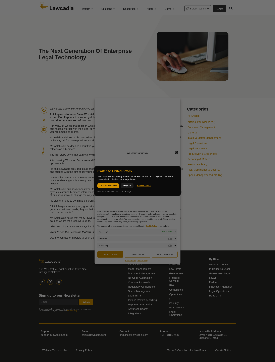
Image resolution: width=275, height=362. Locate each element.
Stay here (127, 186)
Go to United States (108, 186)
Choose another (144, 186)
